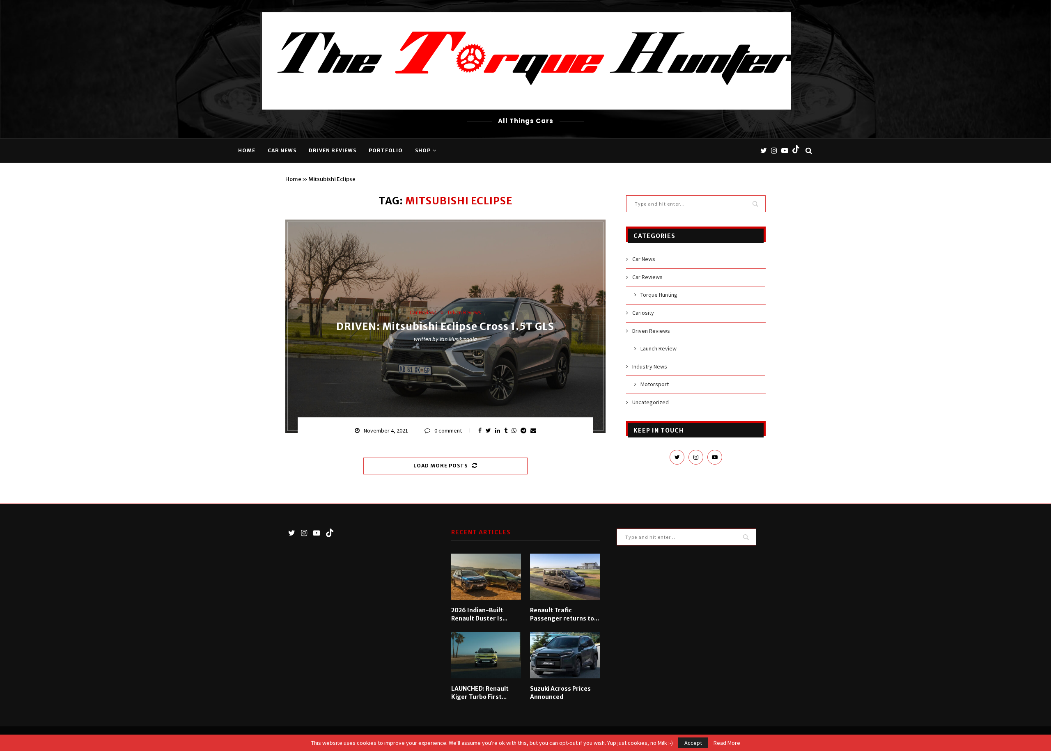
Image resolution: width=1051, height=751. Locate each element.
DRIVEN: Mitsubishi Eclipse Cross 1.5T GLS (445, 327)
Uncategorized (650, 402)
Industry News (649, 366)
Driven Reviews (332, 150)
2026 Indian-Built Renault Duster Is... (479, 614)
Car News (282, 150)
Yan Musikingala (458, 339)
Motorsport (654, 384)
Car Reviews (423, 312)
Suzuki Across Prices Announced (560, 693)
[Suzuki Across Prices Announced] (565, 655)
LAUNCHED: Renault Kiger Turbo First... (480, 693)
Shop (423, 150)
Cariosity (643, 312)
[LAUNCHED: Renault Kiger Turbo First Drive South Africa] (486, 655)
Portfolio (386, 150)
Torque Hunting (658, 294)
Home (246, 150)
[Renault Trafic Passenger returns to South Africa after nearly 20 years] (565, 577)
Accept (693, 742)
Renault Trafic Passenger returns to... (564, 614)
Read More (727, 743)
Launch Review (658, 348)
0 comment (448, 430)
